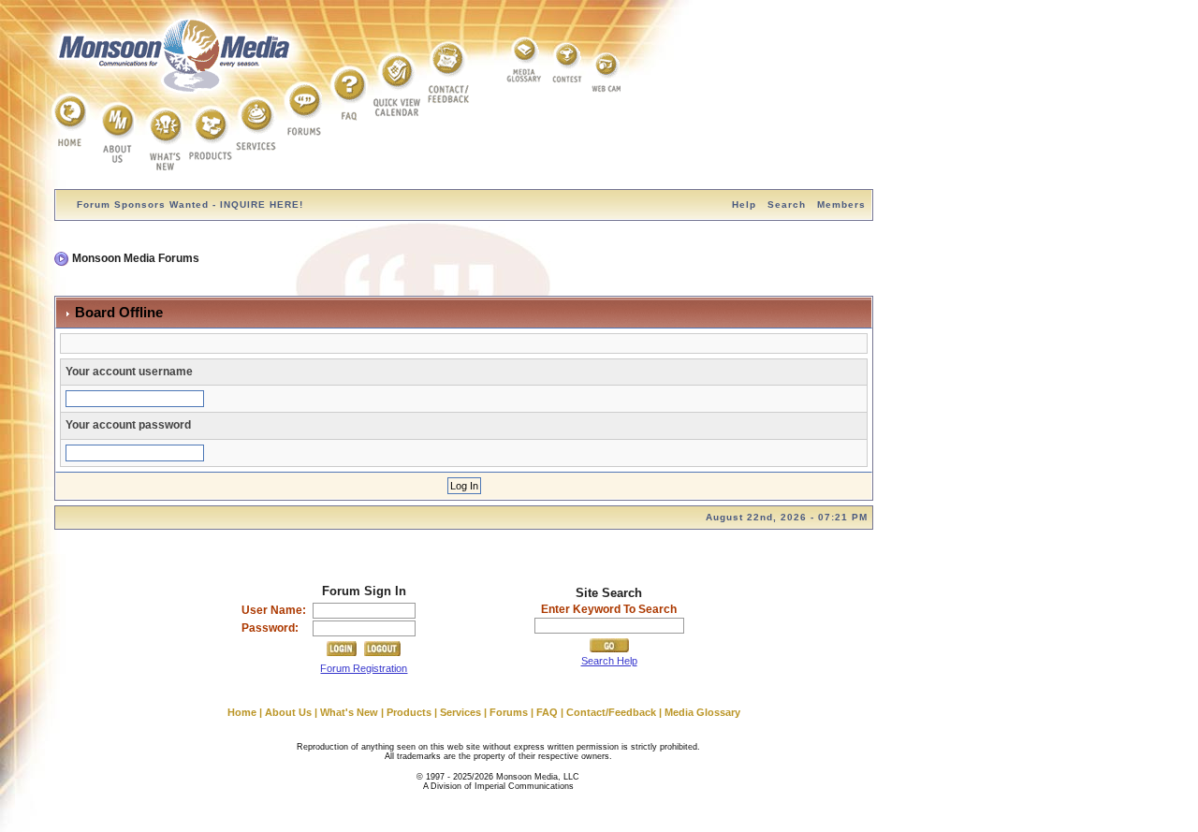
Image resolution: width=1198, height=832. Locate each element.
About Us (288, 712)
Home (241, 712)
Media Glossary (702, 712)
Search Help (609, 660)
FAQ (547, 712)
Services (460, 712)
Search (786, 204)
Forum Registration (363, 668)
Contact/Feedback (611, 712)
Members (841, 204)
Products (409, 712)
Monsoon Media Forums (135, 258)
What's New (349, 712)
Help (744, 204)
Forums (508, 712)
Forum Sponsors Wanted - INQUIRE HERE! (190, 204)
